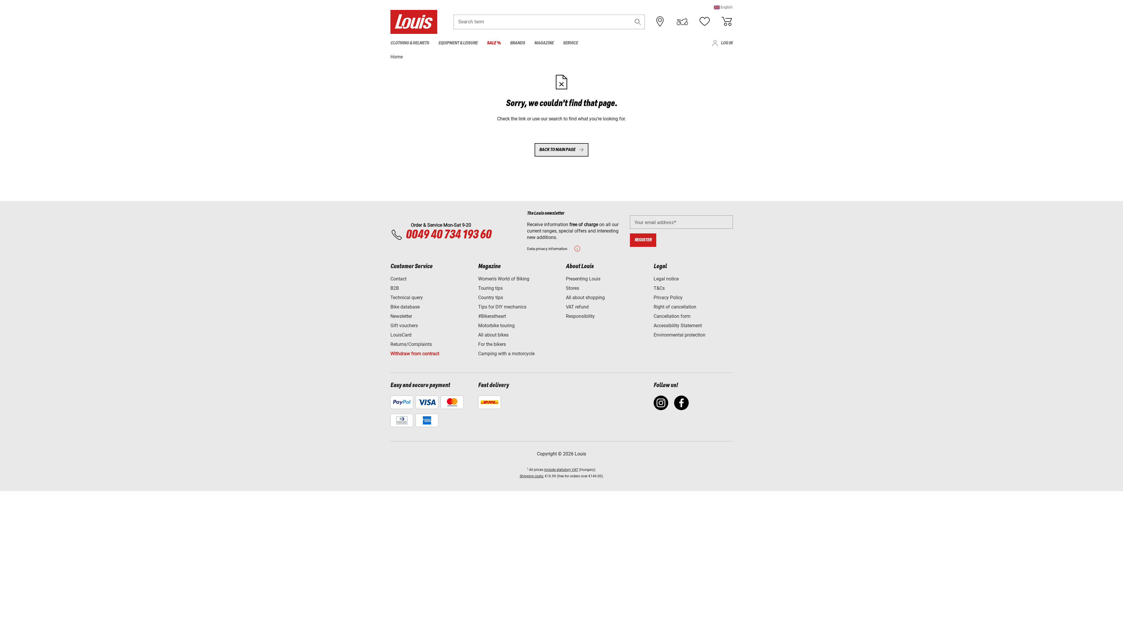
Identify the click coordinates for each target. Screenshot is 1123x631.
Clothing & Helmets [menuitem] (409, 43)
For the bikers (492, 344)
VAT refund (577, 307)
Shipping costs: (532, 476)
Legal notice (666, 279)
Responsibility (580, 316)
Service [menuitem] (570, 43)
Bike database (405, 307)
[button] (723, 7)
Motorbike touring (496, 325)
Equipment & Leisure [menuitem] (458, 43)
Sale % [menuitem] (494, 43)
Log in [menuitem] (727, 43)
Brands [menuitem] (517, 43)
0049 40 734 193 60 (448, 234)
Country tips (490, 297)
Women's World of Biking (503, 279)
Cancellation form (672, 316)
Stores (572, 288)
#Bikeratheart (492, 316)
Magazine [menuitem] (544, 43)
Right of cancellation (675, 307)
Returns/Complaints (411, 344)
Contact (398, 279)
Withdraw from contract (414, 353)
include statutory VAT (561, 470)
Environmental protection (679, 335)
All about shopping (585, 297)
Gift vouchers (404, 325)
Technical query (406, 297)
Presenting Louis (583, 279)
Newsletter (401, 316)
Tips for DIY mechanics (502, 307)
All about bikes (493, 335)
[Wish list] (704, 21)
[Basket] (727, 21)
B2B (394, 288)
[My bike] (682, 21)
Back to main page (557, 149)
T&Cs (659, 288)
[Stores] (660, 21)
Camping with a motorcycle (506, 353)
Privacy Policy (668, 297)
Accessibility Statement (678, 325)
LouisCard (400, 335)
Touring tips (490, 288)
